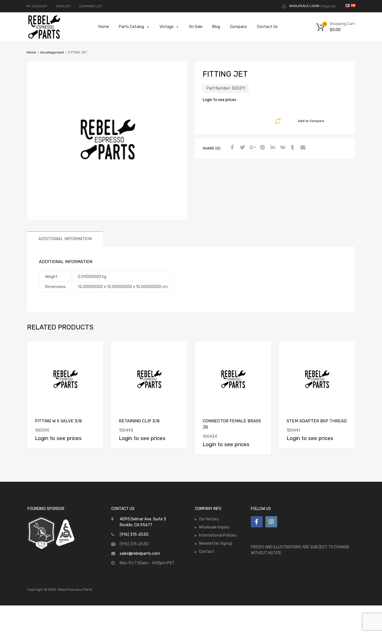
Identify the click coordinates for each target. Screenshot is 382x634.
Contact (206, 551)
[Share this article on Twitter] (241, 147)
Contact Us (267, 26)
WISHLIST (63, 6)
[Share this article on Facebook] (231, 147)
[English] (347, 5)
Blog (216, 26)
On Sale (195, 26)
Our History (209, 519)
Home (103, 26)
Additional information (65, 238)
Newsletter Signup (215, 543)
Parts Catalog (131, 26)
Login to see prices (219, 99)
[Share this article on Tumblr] (292, 147)
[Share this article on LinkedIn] (271, 147)
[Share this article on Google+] (251, 147)
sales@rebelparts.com (140, 553)
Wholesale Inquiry (214, 527)
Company (238, 26)
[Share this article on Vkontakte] (282, 147)
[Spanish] (352, 5)
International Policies (218, 535)
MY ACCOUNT (37, 6)
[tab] (65, 239)
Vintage (166, 26)
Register (329, 6)
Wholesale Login (304, 6)
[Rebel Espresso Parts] (44, 38)
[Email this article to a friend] (302, 147)
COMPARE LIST (90, 6)
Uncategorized (52, 52)
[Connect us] (257, 521)
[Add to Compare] (94, 351)
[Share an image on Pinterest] (261, 147)
